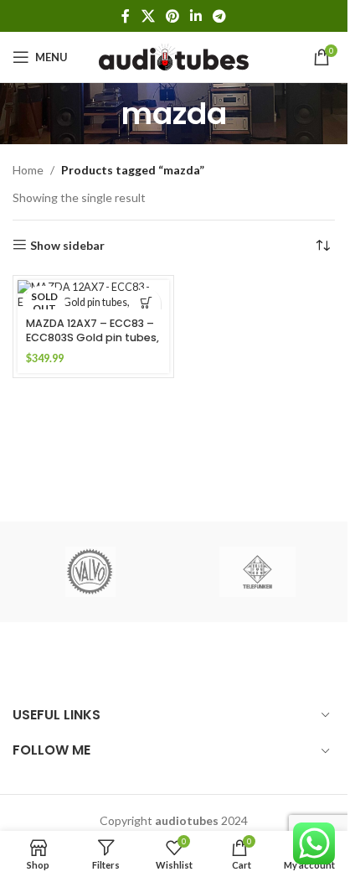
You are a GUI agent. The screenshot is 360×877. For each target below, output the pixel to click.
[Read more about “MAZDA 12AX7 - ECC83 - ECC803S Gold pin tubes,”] (146, 303)
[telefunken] (258, 572)
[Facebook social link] (126, 16)
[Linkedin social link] (196, 16)
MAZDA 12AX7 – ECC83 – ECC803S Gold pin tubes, (92, 330)
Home (28, 170)
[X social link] (148, 16)
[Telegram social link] (220, 16)
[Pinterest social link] (172, 16)
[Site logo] (174, 56)
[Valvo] (90, 572)
